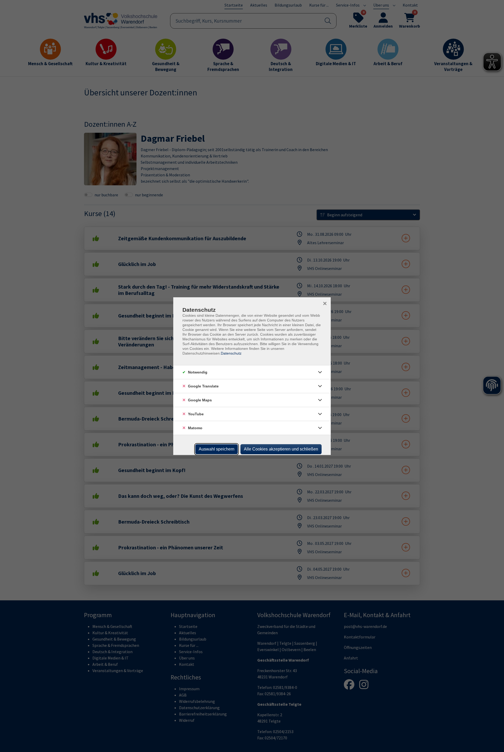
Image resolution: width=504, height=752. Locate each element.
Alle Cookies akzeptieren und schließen (281, 449)
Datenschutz (231, 353)
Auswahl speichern (216, 449)
